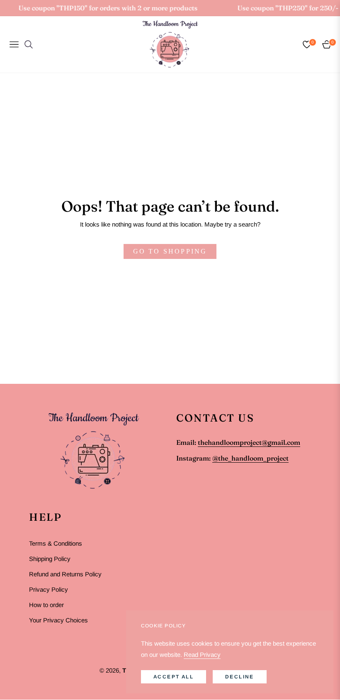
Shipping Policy (49, 558)
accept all (173, 677)
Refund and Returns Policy (65, 574)
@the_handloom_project (250, 458)
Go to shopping (170, 251)
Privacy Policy (48, 589)
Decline (239, 677)
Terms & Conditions (55, 543)
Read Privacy (202, 654)
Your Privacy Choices (58, 620)
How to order (46, 604)
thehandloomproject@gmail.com (249, 442)
